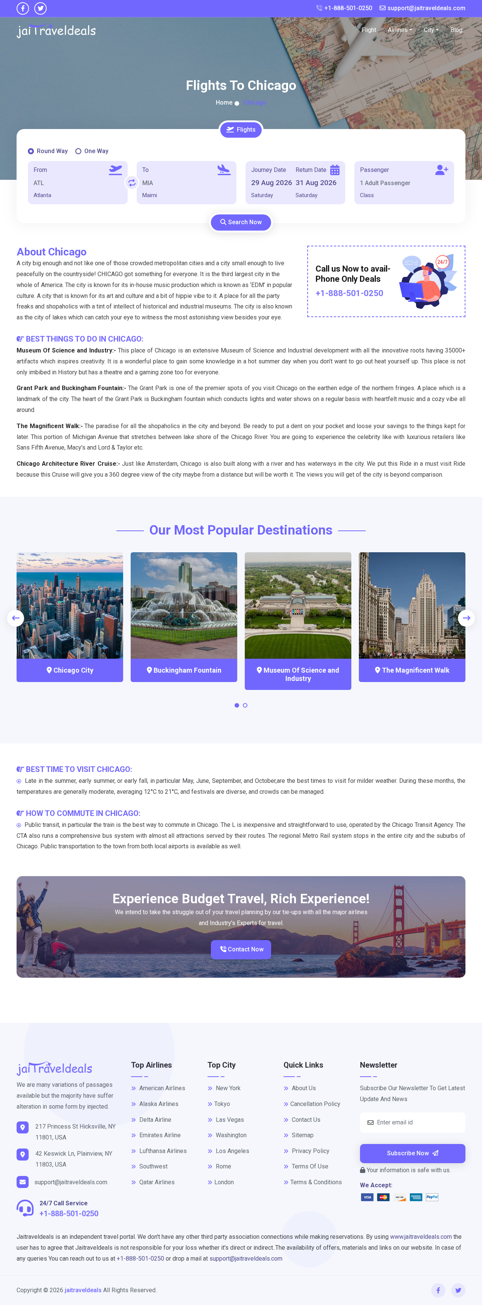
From (40, 169)
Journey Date (268, 169)
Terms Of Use (309, 1166)
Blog (456, 29)
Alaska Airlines (158, 1104)
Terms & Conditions (316, 1182)
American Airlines (161, 1088)
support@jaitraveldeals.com (426, 8)
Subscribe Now (408, 1153)
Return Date (311, 169)
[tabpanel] (241, 175)
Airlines (398, 29)
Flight (369, 29)
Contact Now (245, 949)
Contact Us (305, 1119)
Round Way (52, 151)
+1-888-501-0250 (348, 8)
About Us (303, 1088)
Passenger (374, 169)
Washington (230, 1135)
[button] (237, 707)
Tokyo (222, 1104)
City (429, 29)
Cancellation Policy (315, 1104)
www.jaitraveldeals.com (421, 1236)
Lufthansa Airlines (162, 1151)
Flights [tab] (246, 129)
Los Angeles (231, 1151)
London (224, 1182)
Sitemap (302, 1135)
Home (224, 102)
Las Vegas (229, 1119)
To (145, 169)
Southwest (153, 1166)
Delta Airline (154, 1119)
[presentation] (15, 618)
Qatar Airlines (156, 1182)
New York (227, 1088)
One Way (96, 151)
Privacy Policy (309, 1151)
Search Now (245, 222)
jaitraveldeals (83, 1290)
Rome (222, 1166)
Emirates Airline (159, 1135)
